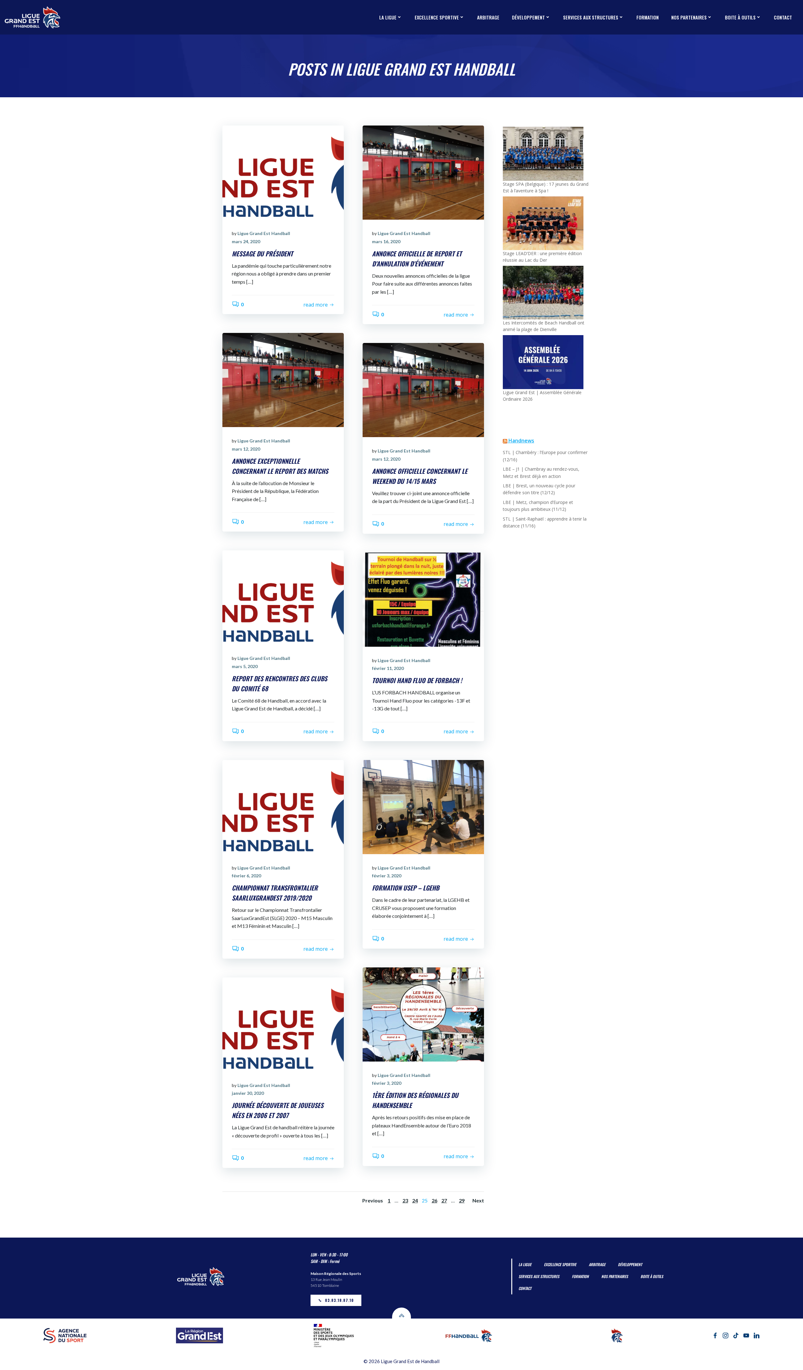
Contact (783, 17)
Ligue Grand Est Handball (263, 233)
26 (434, 1200)
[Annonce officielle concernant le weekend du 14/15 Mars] (423, 390)
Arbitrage (488, 17)
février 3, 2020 (386, 875)
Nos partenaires (689, 17)
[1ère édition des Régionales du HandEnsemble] (423, 1014)
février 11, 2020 (388, 668)
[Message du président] (283, 172)
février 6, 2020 (246, 875)
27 (444, 1200)
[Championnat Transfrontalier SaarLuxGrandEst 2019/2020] (283, 806)
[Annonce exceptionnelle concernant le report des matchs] (283, 380)
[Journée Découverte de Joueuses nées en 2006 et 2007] (283, 1024)
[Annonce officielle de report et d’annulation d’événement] (423, 172)
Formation (647, 17)
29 (462, 1200)
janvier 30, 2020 (248, 1093)
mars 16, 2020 (386, 241)
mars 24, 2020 (246, 241)
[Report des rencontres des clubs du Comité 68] (283, 597)
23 (405, 1200)
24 (415, 1200)
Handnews (521, 440)
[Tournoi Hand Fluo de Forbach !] (423, 599)
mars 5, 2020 (245, 666)
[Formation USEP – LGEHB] (423, 806)
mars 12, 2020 (246, 449)
